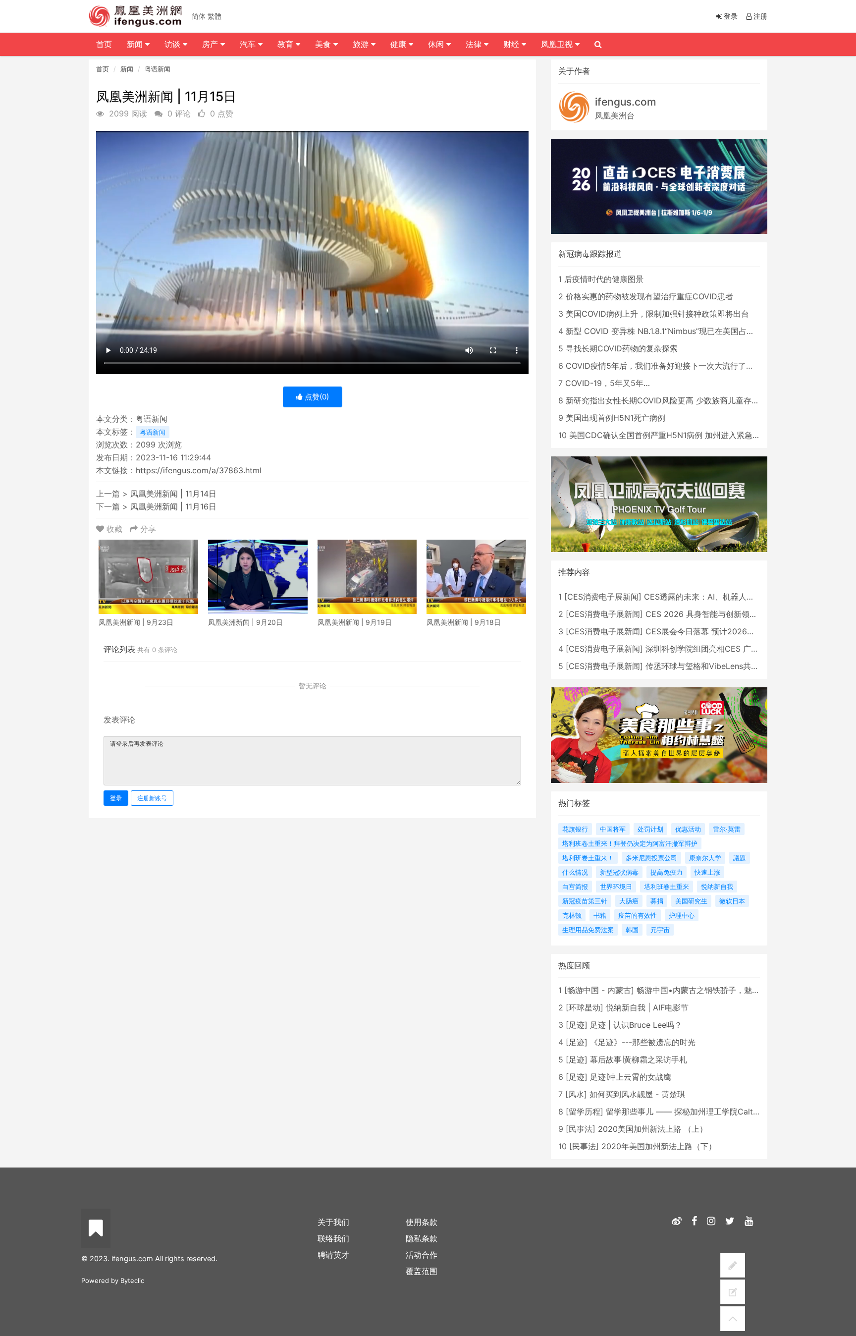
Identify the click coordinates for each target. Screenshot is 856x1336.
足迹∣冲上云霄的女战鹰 (630, 1077)
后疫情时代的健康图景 (603, 279)
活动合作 (421, 1255)
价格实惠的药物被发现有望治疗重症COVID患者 (649, 296)
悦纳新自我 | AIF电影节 (647, 1007)
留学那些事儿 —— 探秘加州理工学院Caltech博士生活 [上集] (714, 1111)
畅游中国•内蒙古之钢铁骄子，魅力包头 (706, 990)
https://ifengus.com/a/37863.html (199, 470)
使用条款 (421, 1222)
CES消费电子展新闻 (603, 597)
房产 (211, 44)
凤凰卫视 (558, 44)
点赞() (316, 396)
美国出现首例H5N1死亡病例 (615, 418)
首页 (102, 69)
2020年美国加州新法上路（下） (658, 1146)
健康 (399, 44)
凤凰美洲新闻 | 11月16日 (173, 506)
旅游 (362, 44)
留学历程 (584, 1111)
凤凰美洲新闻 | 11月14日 (173, 494)
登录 (116, 798)
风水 (576, 1094)
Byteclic (132, 1280)
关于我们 (333, 1222)
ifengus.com (625, 102)
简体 (199, 16)
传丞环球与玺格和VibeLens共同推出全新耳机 (725, 666)
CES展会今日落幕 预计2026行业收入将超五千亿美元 (739, 631)
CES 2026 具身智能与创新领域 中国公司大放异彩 (734, 614)
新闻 (126, 69)
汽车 (249, 44)
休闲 (437, 44)
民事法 (580, 1129)
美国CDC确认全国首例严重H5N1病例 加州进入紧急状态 (668, 435)
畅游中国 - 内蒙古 (599, 990)
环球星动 (584, 1007)
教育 (286, 44)
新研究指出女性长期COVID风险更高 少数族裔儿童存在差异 (670, 400)
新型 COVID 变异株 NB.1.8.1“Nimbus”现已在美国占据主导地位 (676, 331)
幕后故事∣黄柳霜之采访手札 (638, 1059)
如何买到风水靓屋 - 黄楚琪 (637, 1094)
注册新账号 (152, 798)
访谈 (173, 44)
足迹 (577, 1025)
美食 (324, 44)
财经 (512, 44)
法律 (475, 44)
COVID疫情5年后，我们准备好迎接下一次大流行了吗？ (664, 366)
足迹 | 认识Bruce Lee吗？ (636, 1025)
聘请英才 (333, 1255)
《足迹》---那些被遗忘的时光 (643, 1042)
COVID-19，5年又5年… (607, 383)
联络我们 (333, 1238)
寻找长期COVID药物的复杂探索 (622, 348)
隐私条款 (421, 1238)
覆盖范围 (421, 1271)
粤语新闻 (157, 69)
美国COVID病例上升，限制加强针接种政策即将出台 (657, 314)
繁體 (214, 16)
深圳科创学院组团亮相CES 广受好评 (710, 649)
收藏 (114, 529)
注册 (760, 16)
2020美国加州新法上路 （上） (652, 1129)
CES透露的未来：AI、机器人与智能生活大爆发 (727, 597)
